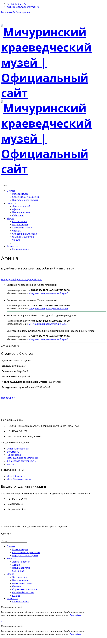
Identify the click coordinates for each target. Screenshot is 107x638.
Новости (11, 203)
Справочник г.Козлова (24, 233)
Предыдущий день (11, 279)
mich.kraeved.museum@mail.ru (23, 6)
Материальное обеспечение (22, 457)
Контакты (12, 246)
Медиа (10, 218)
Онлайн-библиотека (23, 236)
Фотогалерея (19, 221)
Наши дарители (21, 212)
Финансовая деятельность (21, 460)
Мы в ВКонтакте (16, 476)
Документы (13, 451)
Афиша (16, 209)
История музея (20, 193)
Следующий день (32, 279)
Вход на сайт (8, 12)
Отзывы (16, 230)
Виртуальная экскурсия (25, 200)
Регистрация (23, 12)
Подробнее (75, 615)
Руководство (14, 454)
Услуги (10, 464)
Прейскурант (8, 397)
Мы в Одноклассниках (19, 479)
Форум (16, 239)
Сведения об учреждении (26, 196)
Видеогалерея (20, 224)
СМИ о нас (18, 215)
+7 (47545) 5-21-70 (16, 3)
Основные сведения (18, 448)
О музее (11, 190)
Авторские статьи (22, 227)
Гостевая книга (20, 249)
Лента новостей (21, 206)
